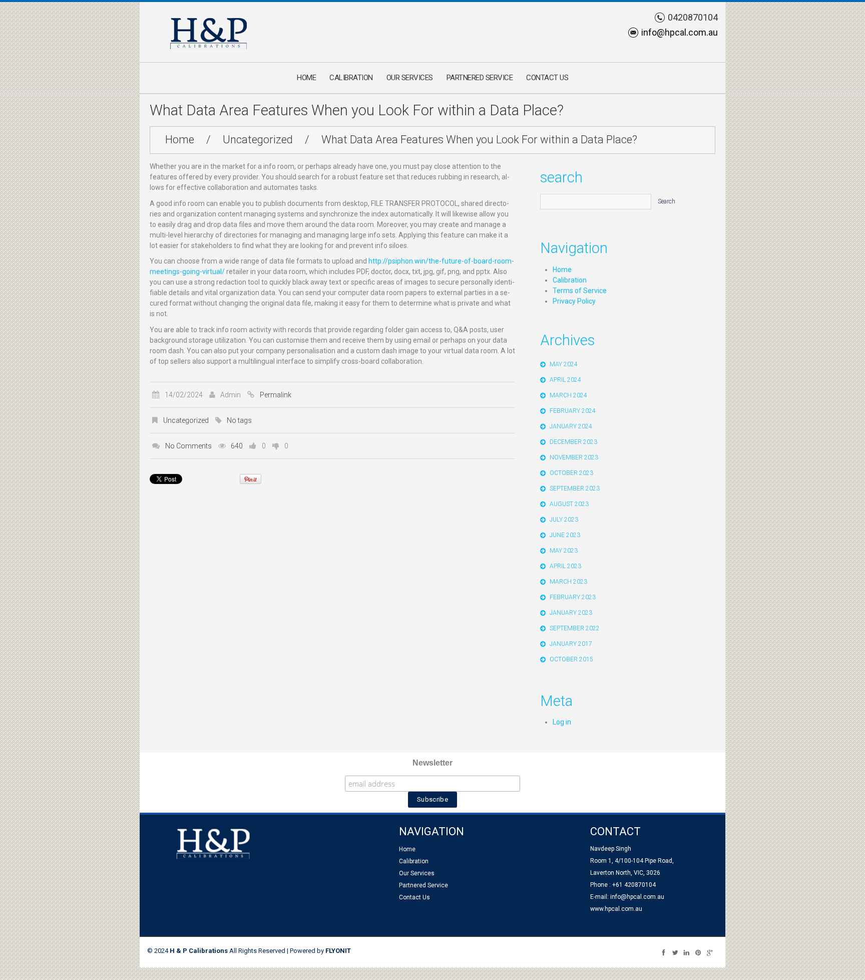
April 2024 (565, 379)
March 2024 (568, 395)
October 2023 (571, 472)
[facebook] (663, 952)
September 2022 (575, 628)
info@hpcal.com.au (679, 32)
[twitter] (675, 952)
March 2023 (568, 581)
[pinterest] (698, 952)
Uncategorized (258, 139)
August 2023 (569, 504)
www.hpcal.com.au (616, 908)
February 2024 (573, 410)
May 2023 (564, 550)
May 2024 (564, 364)
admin (230, 395)
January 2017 (571, 643)
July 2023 (564, 519)
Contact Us (547, 77)
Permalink (275, 395)
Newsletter (432, 763)
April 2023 (565, 566)
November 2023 (574, 457)
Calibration (351, 77)
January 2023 (571, 612)
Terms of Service (580, 291)
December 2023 (573, 441)
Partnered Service (480, 77)
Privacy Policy (574, 301)
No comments (188, 446)
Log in (562, 722)
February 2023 (573, 597)
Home (306, 77)
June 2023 (565, 535)
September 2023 (575, 488)
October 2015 (571, 659)
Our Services (409, 77)
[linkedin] (686, 952)
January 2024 (571, 426)
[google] (709, 952)
